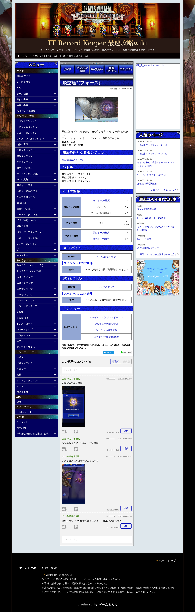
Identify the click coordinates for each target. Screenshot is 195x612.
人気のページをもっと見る (163, 190)
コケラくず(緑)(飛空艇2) (106, 336)
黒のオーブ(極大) (101, 232)
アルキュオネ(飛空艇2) (106, 324)
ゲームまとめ (108, 604)
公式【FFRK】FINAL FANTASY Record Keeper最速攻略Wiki (97, 43)
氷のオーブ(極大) (101, 239)
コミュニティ (126, 69)
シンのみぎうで (106, 287)
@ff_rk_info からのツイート (150, 65)
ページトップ (167, 560)
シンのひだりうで (106, 256)
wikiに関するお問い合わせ (59, 575)
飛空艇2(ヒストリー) (72, 159)
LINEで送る (125, 352)
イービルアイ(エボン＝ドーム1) (106, 317)
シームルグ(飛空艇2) (106, 330)
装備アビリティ (111, 69)
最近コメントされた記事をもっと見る (158, 254)
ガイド (67, 69)
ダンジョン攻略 (82, 69)
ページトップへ (142, 303)
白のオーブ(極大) (101, 200)
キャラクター (97, 69)
